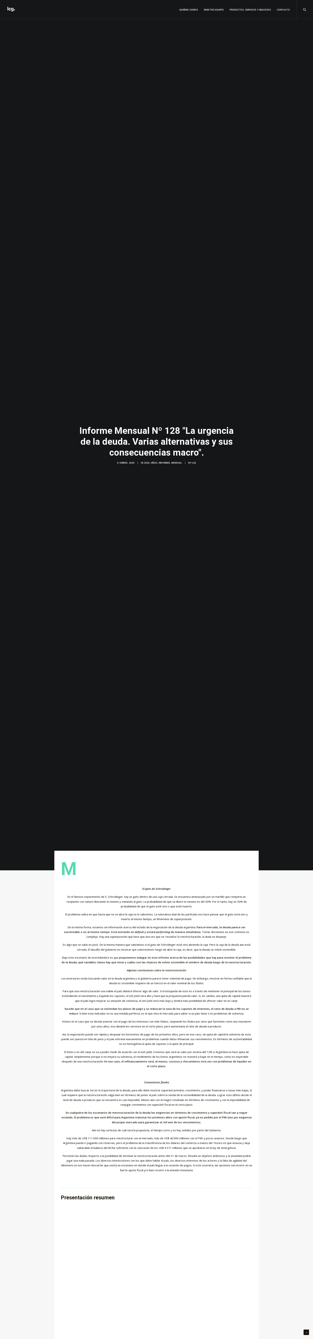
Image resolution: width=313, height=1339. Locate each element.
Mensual (176, 462)
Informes (164, 462)
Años (154, 462)
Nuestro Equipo (214, 9)
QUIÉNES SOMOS (188, 9)
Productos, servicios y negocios (250, 9)
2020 (146, 462)
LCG (194, 462)
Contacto (283, 9)
